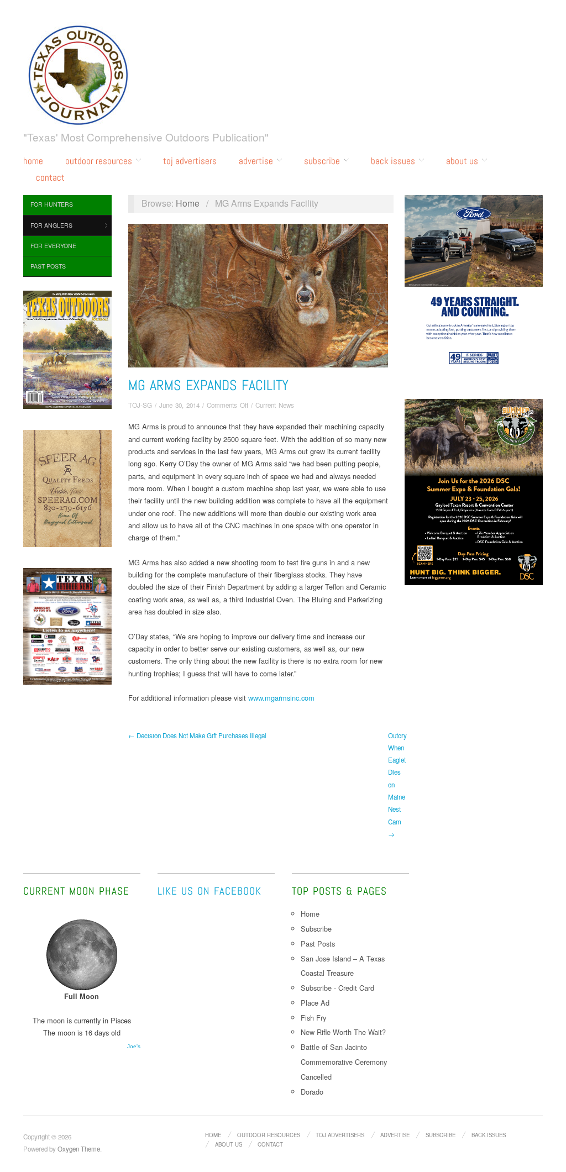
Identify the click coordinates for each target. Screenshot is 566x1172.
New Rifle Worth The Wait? (344, 1032)
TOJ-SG (140, 405)
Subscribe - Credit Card (337, 987)
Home (33, 161)
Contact (50, 177)
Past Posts (48, 266)
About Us (462, 161)
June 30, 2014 (179, 405)
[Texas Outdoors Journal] (78, 73)
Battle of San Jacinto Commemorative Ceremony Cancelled (344, 1062)
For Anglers (51, 225)
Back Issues (393, 161)
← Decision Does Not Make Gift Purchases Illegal (197, 735)
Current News (274, 405)
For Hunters (51, 204)
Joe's (133, 1046)
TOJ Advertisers (190, 161)
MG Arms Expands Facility (208, 385)
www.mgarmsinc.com (281, 697)
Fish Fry (313, 1017)
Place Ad (315, 1002)
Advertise (256, 161)
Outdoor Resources (98, 161)
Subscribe (322, 161)
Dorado (312, 1091)
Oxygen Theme (78, 1148)
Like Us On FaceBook (209, 891)
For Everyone (53, 245)
